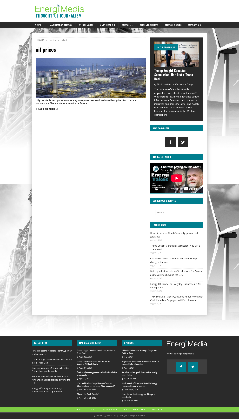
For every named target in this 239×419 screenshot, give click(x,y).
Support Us (194, 25)
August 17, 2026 (85, 368)
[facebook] (170, 142)
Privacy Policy (110, 409)
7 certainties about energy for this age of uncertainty (138, 396)
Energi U (126, 25)
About (92, 409)
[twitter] (183, 142)
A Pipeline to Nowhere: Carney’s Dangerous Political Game (139, 352)
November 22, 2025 (87, 389)
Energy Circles (173, 25)
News (38, 25)
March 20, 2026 (130, 378)
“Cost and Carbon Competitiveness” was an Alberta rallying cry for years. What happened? (96, 385)
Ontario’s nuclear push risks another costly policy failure (139, 374)
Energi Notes (86, 25)
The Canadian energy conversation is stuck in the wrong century (97, 374)
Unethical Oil (107, 25)
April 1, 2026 (129, 368)
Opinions (129, 342)
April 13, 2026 (84, 378)
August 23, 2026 (85, 357)
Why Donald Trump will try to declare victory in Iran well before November (140, 363)
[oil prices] (91, 96)
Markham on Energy (61, 25)
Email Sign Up (158, 409)
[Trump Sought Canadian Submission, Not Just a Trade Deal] (176, 54)
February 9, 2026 (131, 389)
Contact (78, 409)
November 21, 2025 (87, 398)
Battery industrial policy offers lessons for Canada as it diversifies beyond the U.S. (51, 380)
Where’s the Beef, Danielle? (88, 394)
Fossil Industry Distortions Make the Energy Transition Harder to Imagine (139, 385)
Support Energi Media (134, 409)
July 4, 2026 (128, 357)
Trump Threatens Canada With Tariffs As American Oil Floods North (93, 363)
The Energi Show (149, 25)
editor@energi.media (183, 353)
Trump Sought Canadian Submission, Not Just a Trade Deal (173, 74)
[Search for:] (177, 212)
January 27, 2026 (131, 400)
